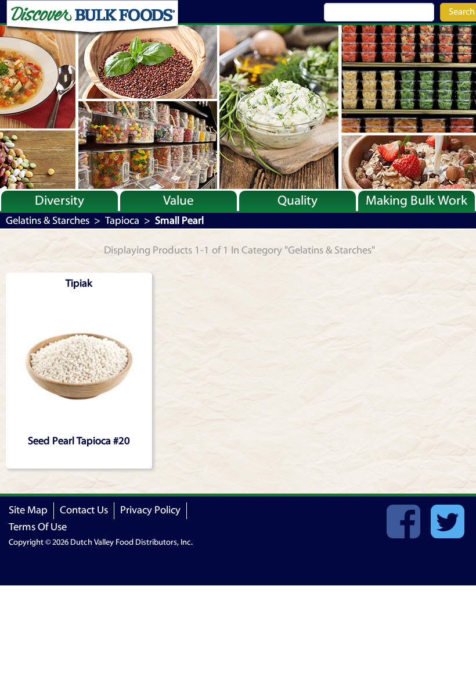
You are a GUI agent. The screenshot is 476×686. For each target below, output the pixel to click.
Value (178, 200)
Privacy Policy (150, 510)
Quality (297, 200)
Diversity (59, 200)
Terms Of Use (38, 527)
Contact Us (84, 510)
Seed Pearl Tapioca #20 (79, 441)
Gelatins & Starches (47, 221)
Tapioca (122, 221)
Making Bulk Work (416, 200)
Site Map (28, 510)
